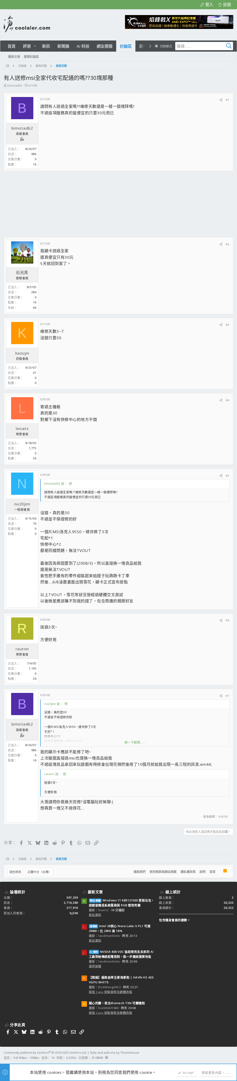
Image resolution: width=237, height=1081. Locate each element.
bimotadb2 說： (55, 483)
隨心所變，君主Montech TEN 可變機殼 (117, 1003)
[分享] (221, 100)
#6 (227, 620)
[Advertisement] (118, 204)
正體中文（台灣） (39, 872)
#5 (227, 476)
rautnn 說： (53, 774)
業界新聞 (95, 966)
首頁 (212, 871)
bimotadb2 (14, 85)
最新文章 (95, 891)
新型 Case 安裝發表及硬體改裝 (110, 992)
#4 (227, 400)
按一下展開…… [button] (135, 742)
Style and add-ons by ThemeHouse (114, 1052)
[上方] (219, 871)
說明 (203, 871)
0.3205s (71, 1058)
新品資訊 (95, 915)
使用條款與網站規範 (163, 871)
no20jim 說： (53, 704)
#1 (227, 100)
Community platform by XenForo (45, 1052)
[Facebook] (231, 1055)
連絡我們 (140, 871)
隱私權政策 (188, 871)
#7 (227, 696)
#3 (227, 325)
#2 (227, 244)
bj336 (74, 913)
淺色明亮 (15, 872)
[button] (34, 46)
